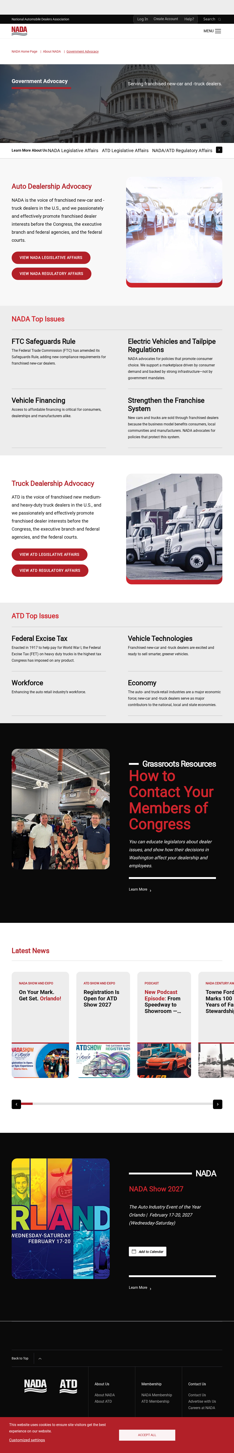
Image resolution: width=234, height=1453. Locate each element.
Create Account (166, 19)
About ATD (103, 1401)
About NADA (52, 51)
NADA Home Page (24, 51)
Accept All (147, 1435)
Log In (142, 18)
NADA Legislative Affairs (73, 150)
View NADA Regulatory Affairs (51, 273)
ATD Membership (155, 1401)
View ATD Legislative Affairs (50, 554)
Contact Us (197, 1395)
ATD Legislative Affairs (125, 150)
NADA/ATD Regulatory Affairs (182, 150)
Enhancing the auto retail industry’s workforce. (49, 686)
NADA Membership (156, 1395)
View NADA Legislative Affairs (51, 257)
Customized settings (27, 1440)
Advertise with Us (202, 1401)
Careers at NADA (201, 1408)
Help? (189, 18)
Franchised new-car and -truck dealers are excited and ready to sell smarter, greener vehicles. (171, 645)
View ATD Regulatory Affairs (50, 570)
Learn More (138, 889)
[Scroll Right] (219, 150)
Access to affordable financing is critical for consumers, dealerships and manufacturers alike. (56, 407)
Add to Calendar (151, 1251)
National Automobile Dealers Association (40, 19)
